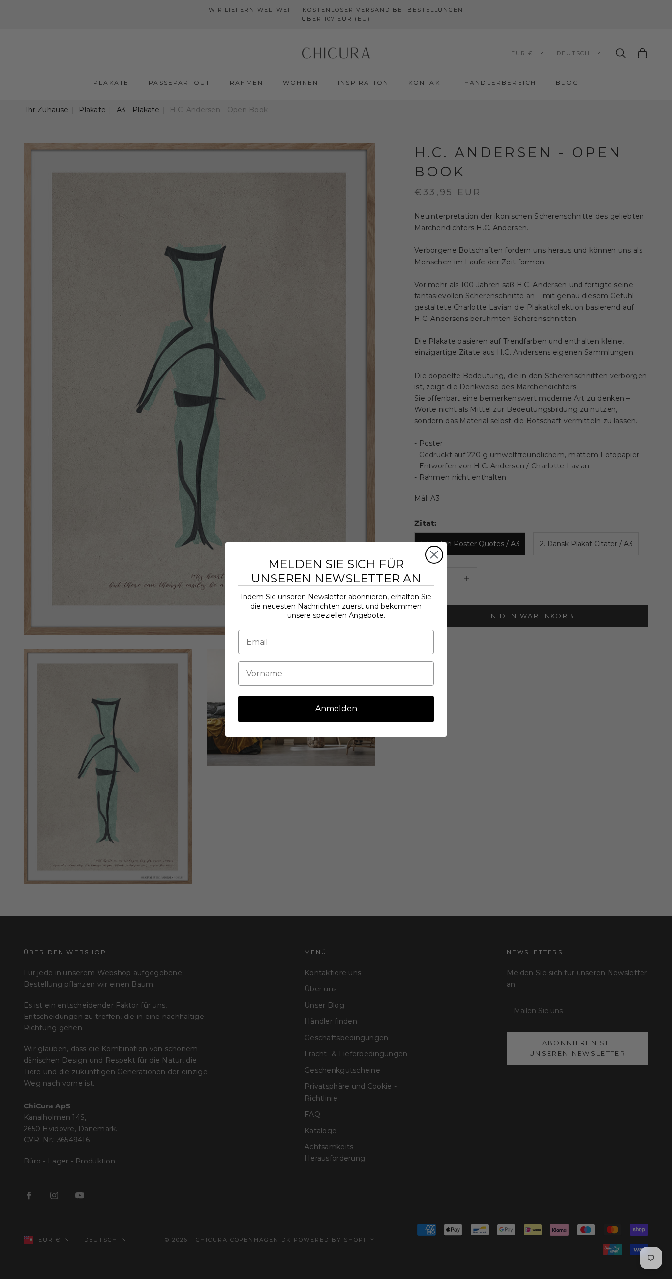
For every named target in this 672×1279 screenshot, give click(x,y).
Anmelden (336, 708)
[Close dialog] (434, 554)
